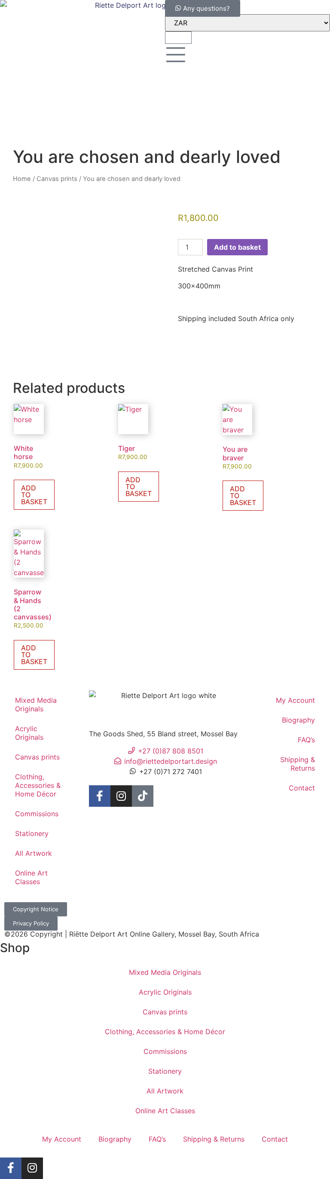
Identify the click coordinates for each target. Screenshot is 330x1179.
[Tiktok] (142, 796)
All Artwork (33, 853)
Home (22, 179)
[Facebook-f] (99, 796)
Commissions (36, 813)
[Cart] (178, 37)
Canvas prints (57, 179)
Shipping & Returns (297, 763)
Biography (298, 720)
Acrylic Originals (29, 732)
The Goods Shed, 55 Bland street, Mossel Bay (163, 733)
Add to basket (237, 247)
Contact (302, 788)
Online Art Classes (31, 877)
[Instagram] (121, 796)
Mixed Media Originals (36, 704)
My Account (295, 700)
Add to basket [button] (34, 495)
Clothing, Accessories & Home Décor (38, 785)
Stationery (32, 833)
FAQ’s (306, 739)
